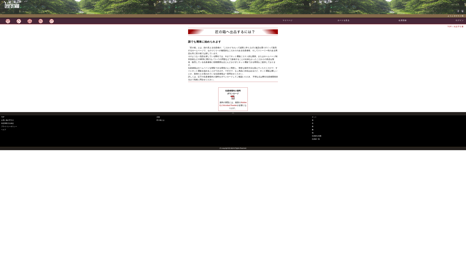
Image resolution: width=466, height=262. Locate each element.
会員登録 (403, 20)
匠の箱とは (160, 120)
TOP (2, 117)
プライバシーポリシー (9, 126)
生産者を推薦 (316, 136)
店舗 (158, 117)
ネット (314, 117)
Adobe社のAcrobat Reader (233, 104)
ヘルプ (3, 129)
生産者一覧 (316, 139)
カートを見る (343, 20)
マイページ (288, 20)
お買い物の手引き (7, 120)
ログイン (460, 20)
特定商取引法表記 (7, 123)
